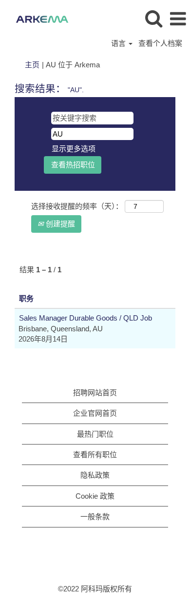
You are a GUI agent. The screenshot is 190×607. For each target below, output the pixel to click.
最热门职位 (95, 434)
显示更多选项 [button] (73, 148)
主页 (32, 65)
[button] (178, 19)
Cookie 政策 (95, 496)
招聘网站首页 (95, 392)
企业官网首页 (95, 413)
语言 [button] (119, 43)
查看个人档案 (160, 43)
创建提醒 (59, 224)
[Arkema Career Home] (38, 18)
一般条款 (95, 516)
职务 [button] (26, 298)
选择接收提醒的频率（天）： (77, 206)
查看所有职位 (95, 454)
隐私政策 (95, 475)
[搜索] (153, 18)
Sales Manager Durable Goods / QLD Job (85, 318)
